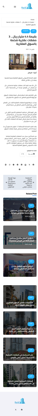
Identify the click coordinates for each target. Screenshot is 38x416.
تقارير (31, 297)
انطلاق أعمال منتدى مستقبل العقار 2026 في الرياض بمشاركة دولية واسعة (21, 241)
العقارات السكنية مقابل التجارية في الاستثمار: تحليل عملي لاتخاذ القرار (21, 383)
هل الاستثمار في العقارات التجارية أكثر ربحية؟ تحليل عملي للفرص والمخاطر (20, 357)
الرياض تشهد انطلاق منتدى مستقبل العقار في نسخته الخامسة (22, 268)
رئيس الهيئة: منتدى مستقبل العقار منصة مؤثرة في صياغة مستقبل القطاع (22, 213)
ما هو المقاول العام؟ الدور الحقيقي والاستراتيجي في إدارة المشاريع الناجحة (21, 331)
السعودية (25, 30)
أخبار (33, 30)
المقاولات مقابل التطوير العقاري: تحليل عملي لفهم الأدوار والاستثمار (20, 305)
